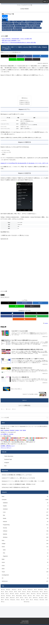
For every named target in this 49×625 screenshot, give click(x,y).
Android (3, 297)
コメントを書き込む (24, 405)
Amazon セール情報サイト (7, 21)
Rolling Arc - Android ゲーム (7, 23)
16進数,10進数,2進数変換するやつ (33, 25)
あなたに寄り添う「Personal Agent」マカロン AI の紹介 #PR (17, 38)
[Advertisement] (24, 86)
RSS (5, 465)
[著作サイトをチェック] (12, 313)
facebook (12, 430)
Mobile (3, 294)
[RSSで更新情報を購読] (24, 319)
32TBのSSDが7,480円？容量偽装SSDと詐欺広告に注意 (15, 487)
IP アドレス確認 (17, 23)
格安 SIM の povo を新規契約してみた (11, 40)
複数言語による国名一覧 (27, 27)
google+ (17, 430)
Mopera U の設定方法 (25, 104)
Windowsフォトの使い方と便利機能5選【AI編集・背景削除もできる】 (19, 484)
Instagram (6, 430)
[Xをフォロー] (36, 313)
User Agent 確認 (24, 23)
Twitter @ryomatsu (8, 456)
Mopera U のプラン (24, 100)
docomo (7, 297)
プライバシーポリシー (6, 447)
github (24, 430)
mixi (21, 430)
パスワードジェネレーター (20, 25)
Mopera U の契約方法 (25, 102)
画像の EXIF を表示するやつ (7, 27)
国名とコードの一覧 (18, 27)
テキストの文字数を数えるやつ (34, 23)
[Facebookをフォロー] (12, 316)
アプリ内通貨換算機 (37, 27)
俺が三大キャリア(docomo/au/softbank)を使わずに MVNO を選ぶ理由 (19, 42)
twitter (2, 430)
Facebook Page (8, 459)
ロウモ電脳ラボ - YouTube (7, 434)
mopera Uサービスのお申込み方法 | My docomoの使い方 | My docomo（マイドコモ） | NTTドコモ (24, 163)
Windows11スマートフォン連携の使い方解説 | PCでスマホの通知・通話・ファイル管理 (23, 481)
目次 (23, 98)
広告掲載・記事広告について (8, 445)
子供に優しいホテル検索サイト (19, 21)
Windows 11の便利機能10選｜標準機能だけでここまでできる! (17, 474)
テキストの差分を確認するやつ (8, 25)
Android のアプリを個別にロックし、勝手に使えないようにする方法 (18, 478)
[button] (32, 59)
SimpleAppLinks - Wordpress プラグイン (34, 21)
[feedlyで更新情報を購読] (36, 316)
